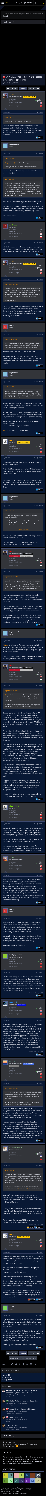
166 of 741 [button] (23, 88)
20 (36, 101)
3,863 (40, 447)
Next (30, 88)
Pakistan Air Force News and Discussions (23, 1401)
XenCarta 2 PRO (5, 1493)
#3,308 (41, 506)
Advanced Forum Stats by (18, 1490)
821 (41, 231)
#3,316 (41, 1020)
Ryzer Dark (11, 1442)
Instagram (6, 1379)
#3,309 (41, 571)
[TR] (4, 76)
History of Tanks (12, 1425)
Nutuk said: (8, 117)
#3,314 (41, 918)
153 (36, 560)
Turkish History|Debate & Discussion (22, 1409)
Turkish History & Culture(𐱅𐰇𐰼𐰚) (16, 1413)
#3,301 (41, 112)
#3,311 (41, 685)
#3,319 (41, 1252)
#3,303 (41, 243)
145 (36, 1072)
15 (37, 864)
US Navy (8, 1421)
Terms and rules (20, 1444)
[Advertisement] (23, 49)
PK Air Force (9, 1405)
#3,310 (41, 641)
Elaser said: (8, 1170)
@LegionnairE (9, 163)
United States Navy (15, 1417)
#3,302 (41, 153)
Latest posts (7, 1386)
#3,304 (41, 279)
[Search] (39, 2)
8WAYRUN (24, 1493)
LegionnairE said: (10, 284)
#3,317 (41, 1083)
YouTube (5, 1377)
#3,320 (41, 1315)
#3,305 (41, 334)
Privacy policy (33, 1444)
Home (13, 1446)
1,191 (40, 812)
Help (5, 1446)
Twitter (5, 1375)
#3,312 (41, 824)
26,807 (40, 1072)
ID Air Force (9, 1397)
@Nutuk (16, 163)
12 (37, 447)
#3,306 (41, 382)
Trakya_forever (15, 955)
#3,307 (41, 458)
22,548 (40, 560)
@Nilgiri (5, 645)
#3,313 (41, 875)
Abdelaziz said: (9, 339)
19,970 (40, 101)
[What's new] (35, 2)
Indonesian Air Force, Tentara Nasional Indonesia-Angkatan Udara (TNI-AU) (21, 1391)
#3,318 (41, 1165)
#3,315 (41, 973)
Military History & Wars (13, 1429)
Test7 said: (8, 179)
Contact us (7, 1444)
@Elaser (6, 430)
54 (37, 1009)
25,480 (40, 1154)
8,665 (40, 864)
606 (41, 961)
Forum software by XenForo (17, 1488)
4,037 (40, 1009)
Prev (15, 88)
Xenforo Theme (10, 1491)
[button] (2, 3)
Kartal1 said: (9, 159)
